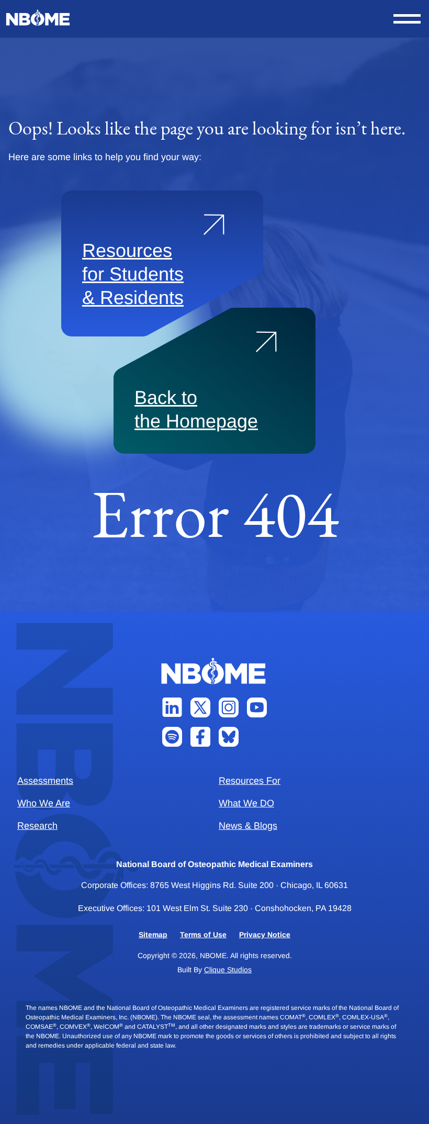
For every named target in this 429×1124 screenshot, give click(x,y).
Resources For (249, 780)
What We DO (246, 803)
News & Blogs (248, 825)
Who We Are (43, 803)
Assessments (45, 780)
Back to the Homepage (196, 409)
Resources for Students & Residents (133, 274)
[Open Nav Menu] (407, 19)
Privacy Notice (264, 934)
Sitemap (153, 934)
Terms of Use (203, 934)
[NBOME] (38, 18)
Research (37, 825)
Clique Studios (228, 969)
